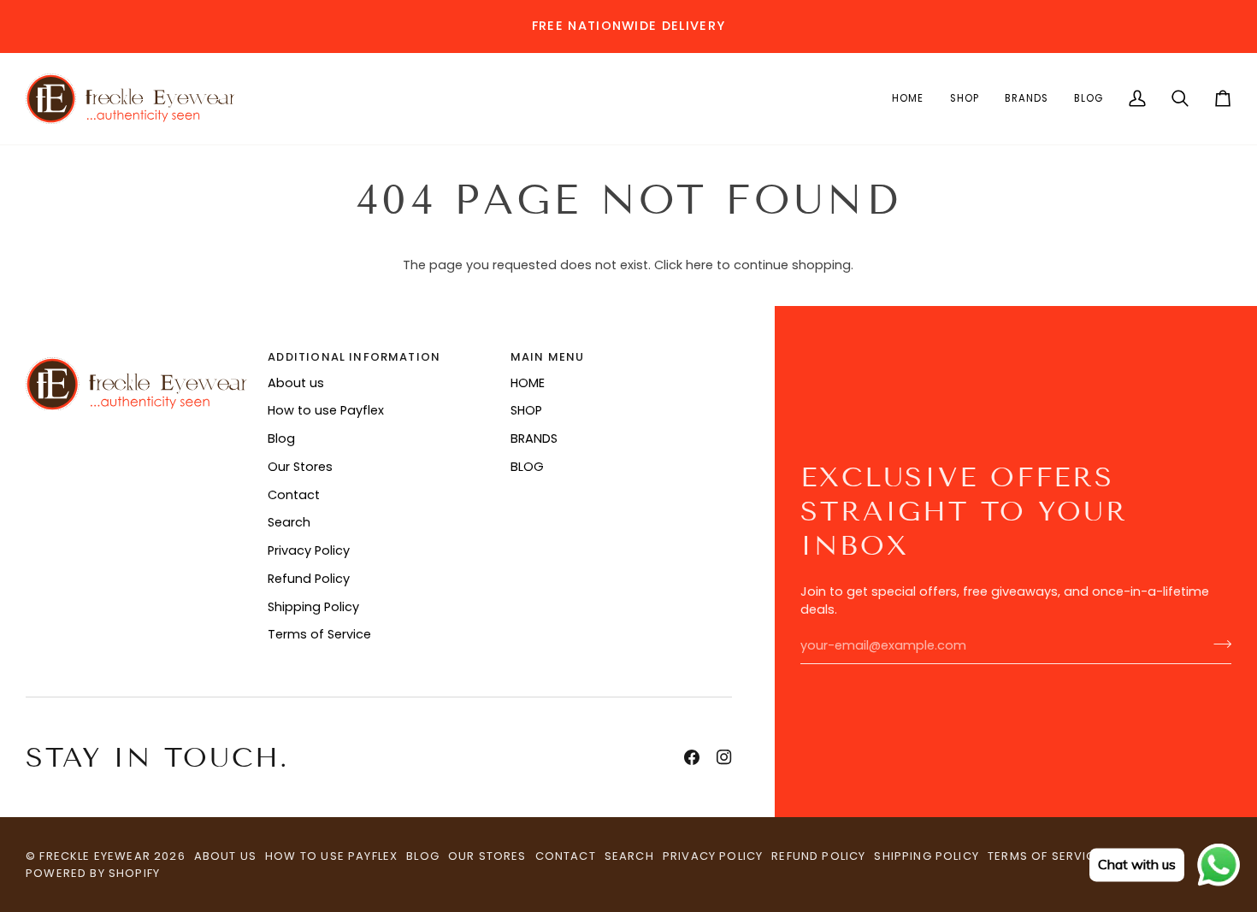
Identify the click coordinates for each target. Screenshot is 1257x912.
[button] (907, 98)
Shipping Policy (313, 606)
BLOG (527, 466)
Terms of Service (319, 634)
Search (289, 522)
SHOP (526, 410)
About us (296, 382)
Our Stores (300, 466)
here (699, 265)
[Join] (1217, 643)
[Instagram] (724, 757)
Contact (294, 494)
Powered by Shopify (93, 873)
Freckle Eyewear (96, 856)
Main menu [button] (547, 357)
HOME (527, 382)
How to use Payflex (326, 410)
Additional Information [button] (354, 357)
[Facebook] (691, 757)
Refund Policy (309, 578)
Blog (281, 438)
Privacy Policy (309, 550)
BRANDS (534, 438)
